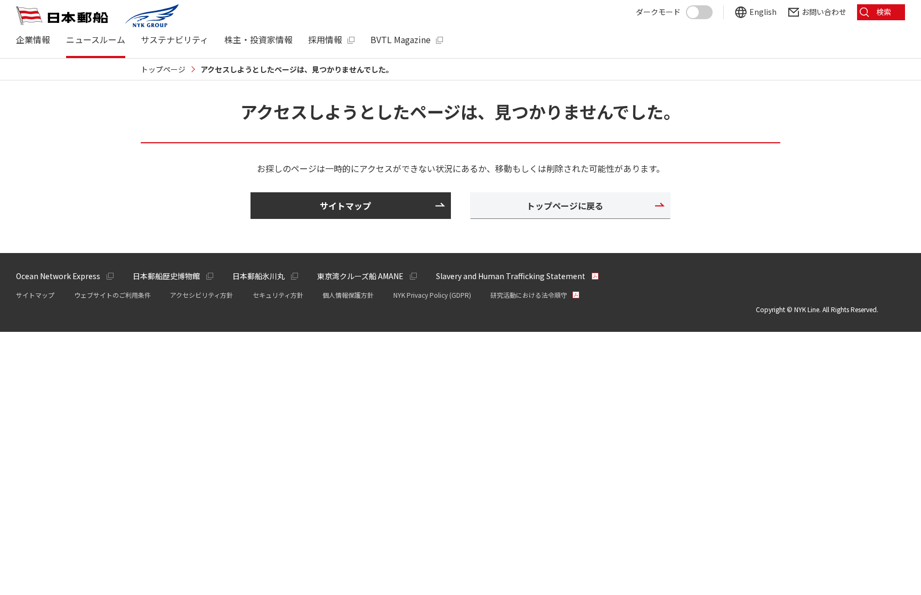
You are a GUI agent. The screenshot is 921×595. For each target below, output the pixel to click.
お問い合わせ (824, 12)
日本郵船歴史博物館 (166, 276)
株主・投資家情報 (258, 40)
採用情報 (325, 40)
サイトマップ (35, 294)
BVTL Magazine (400, 40)
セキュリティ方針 (278, 294)
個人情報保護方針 (348, 294)
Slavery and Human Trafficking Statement (510, 276)
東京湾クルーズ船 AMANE (360, 276)
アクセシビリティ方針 (201, 294)
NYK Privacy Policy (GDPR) (432, 294)
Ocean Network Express (58, 276)
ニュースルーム (95, 40)
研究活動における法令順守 (528, 294)
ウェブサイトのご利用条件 (112, 294)
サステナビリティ (174, 40)
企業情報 (33, 40)
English (763, 12)
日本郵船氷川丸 (258, 276)
